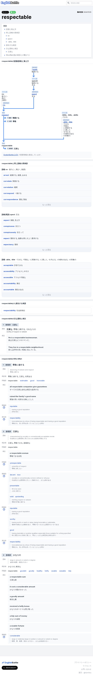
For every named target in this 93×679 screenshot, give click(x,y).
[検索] (68, 3)
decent (12, 475)
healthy (39, 571)
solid (11, 496)
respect (5, 115)
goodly (31, 571)
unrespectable (15, 463)
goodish (23, 571)
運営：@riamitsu (85, 673)
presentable (14, 486)
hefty (47, 571)
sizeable (62, 571)
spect (34, 94)
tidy (69, 571)
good (32, 381)
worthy (12, 519)
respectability (15, 418)
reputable (13, 406)
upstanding (19, 496)
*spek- (35, 69)
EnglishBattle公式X (11, 155)
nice (18, 475)
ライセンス (87, 666)
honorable (41, 381)
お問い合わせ (86, 669)
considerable (15, 636)
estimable (24, 381)
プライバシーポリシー (82, 662)
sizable (54, 571)
